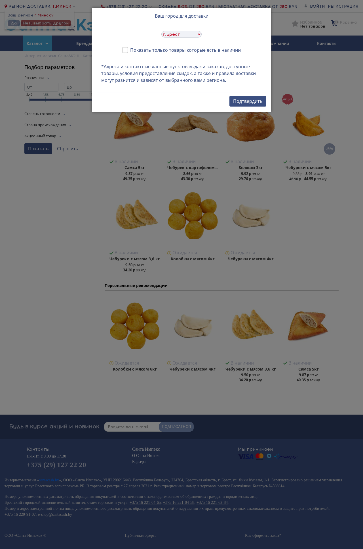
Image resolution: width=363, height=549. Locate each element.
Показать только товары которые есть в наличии (185, 50)
